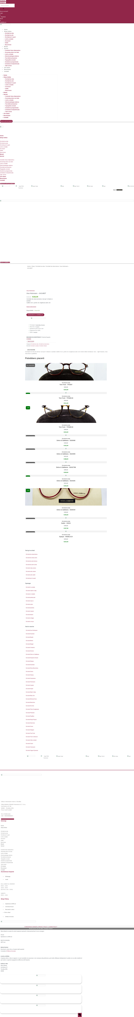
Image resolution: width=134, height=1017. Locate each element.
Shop (33, 266)
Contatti (6, 71)
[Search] (3, 8)
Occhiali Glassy (30, 675)
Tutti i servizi (8, 65)
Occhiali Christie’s (30, 647)
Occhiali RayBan (30, 716)
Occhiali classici (30, 611)
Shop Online (7, 31)
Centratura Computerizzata (12, 63)
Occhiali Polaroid (30, 712)
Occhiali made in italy (31, 590)
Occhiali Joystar (30, 685)
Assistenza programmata (11, 61)
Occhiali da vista (9, 33)
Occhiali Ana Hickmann (31, 630)
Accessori (7, 40)
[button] (67, 123)
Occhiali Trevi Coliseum (32, 736)
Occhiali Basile (29, 637)
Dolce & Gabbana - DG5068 (66, 440)
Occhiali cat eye (30, 621)
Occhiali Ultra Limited (31, 740)
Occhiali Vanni (29, 743)
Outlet (6, 42)
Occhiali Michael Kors (31, 699)
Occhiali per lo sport (10, 37)
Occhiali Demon (30, 651)
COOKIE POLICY (53, 926)
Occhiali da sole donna (31, 561)
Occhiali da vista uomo (31, 557)
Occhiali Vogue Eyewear (32, 750)
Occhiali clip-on (30, 600)
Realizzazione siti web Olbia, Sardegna (39, 928)
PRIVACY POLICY (43, 926)
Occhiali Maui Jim (30, 695)
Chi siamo (7, 67)
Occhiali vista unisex (31, 568)
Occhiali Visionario (30, 747)
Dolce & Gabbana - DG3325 (66, 481)
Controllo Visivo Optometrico (12, 50)
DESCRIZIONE (31, 349)
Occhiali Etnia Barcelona (32, 668)
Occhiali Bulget (29, 644)
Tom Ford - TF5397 (66, 384)
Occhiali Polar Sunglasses (32, 709)
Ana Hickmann (31, 290)
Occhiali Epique (30, 661)
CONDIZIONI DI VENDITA (30, 926)
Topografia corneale (10, 60)
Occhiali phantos (30, 607)
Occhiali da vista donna (52, 266)
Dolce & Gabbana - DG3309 (66, 454)
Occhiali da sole (9, 35)
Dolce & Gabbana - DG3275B (66, 467)
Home (6, 29)
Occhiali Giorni (29, 671)
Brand (6, 46)
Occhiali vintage (30, 618)
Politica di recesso (11, 951)
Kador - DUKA (66, 523)
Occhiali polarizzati (30, 597)
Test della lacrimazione (11, 58)
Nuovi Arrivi (8, 44)
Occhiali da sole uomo (31, 564)
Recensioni (7, 69)
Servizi (6, 48)
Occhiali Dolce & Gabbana (32, 654)
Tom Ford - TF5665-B (66, 398)
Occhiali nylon (29, 604)
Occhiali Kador (29, 688)
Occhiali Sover (29, 726)
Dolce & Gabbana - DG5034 (66, 510)
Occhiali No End (30, 705)
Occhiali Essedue (30, 664)
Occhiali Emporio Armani (32, 657)
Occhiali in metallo (30, 594)
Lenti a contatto (9, 39)
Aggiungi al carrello (35, 314)
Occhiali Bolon (29, 640)
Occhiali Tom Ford (30, 733)
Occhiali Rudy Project (31, 719)
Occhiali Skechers (30, 723)
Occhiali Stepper (30, 729)
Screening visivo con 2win (12, 52)
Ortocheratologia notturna (12, 56)
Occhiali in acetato (35, 345)
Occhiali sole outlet (30, 574)
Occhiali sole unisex (31, 571)
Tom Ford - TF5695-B (66, 427)
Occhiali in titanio (43, 345)
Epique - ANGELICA (66, 536)
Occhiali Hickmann (30, 681)
